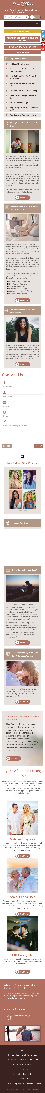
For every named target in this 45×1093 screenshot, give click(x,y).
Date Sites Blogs (22, 52)
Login (36, 17)
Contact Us (23, 1069)
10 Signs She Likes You (19, 64)
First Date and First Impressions (23, 115)
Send (38, 446)
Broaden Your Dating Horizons (22, 103)
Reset (5, 446)
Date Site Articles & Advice (22, 1064)
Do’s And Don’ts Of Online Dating (23, 90)
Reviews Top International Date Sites (22, 1060)
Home (22, 1050)
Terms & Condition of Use (22, 1074)
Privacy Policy (22, 1079)
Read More (24, 197)
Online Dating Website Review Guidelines (23, 1083)
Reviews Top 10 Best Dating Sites (22, 1055)
